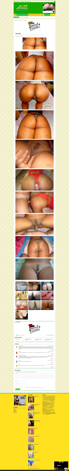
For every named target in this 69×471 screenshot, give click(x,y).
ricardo (20, 351)
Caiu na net (15, 412)
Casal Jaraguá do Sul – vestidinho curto (20, 335)
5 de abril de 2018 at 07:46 (51, 355)
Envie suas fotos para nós (28, 1)
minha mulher (48, 410)
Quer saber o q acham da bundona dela (38, 339)
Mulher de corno (46, 412)
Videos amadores (31, 14)
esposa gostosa (46, 403)
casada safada (50, 396)
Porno (14, 408)
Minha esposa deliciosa (49, 409)
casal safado (44, 398)
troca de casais (44, 414)
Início (15, 14)
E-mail (16, 382)
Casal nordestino (52, 397)
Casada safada (20, 17)
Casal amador (47, 397)
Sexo (36, 14)
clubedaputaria (46, 399)
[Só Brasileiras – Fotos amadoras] (21, 8)
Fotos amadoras (19, 14)
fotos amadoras (47, 404)
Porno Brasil (15, 410)
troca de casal (48, 414)
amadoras (44, 396)
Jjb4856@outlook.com (38, 365)
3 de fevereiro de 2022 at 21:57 (50, 364)
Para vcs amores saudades (49, 335)
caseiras (51, 398)
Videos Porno (15, 409)
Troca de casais (48, 14)
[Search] (54, 1)
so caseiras (47, 413)
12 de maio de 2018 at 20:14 (50, 360)
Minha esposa (17, 339)
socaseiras (52, 413)
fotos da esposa (49, 405)
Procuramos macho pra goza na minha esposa (49, 339)
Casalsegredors (48, 398)
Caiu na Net (47, 396)
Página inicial (22, 1)
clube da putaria (51, 399)
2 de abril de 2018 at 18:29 (51, 351)
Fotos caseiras (26, 14)
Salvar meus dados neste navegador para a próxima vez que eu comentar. (35, 387)
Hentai (14, 411)
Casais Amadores (41, 14)
